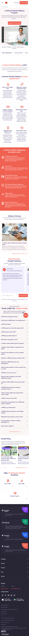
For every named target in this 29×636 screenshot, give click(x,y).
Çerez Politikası (4, 613)
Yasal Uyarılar (3, 624)
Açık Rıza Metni (4, 611)
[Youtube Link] (14, 595)
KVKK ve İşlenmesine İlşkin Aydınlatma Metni (9, 609)
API (1, 615)
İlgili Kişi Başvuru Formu (5, 622)
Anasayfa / (4, 47)
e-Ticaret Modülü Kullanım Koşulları (7, 617)
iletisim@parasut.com (16, 588)
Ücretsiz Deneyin (24, 2)
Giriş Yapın (16, 2)
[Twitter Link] (5, 595)
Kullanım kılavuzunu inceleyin (18, 253)
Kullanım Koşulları (4, 607)
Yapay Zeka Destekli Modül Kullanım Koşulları (9, 626)
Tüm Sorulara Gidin (13, 431)
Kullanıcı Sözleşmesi (4, 605)
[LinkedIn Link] (11, 595)
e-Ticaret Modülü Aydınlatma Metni (7, 620)
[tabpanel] (14, 68)
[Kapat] (23, 312)
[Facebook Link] (2, 595)
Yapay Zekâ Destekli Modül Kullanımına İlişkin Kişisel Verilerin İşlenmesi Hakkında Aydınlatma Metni (14, 629)
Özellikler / (9, 47)
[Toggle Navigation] (2, 2)
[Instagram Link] (8, 595)
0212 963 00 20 (4, 588)
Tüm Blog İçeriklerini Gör (20, 467)
